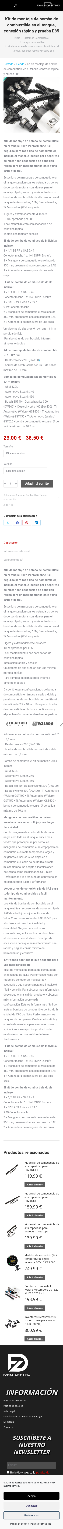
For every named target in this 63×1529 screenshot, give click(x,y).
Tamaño (8, 446)
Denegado (31, 1505)
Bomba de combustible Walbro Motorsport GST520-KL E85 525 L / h (41, 1289)
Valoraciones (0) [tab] (13, 559)
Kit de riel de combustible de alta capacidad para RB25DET (41, 1197)
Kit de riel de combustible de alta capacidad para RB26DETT (41, 1166)
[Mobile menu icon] (7, 5)
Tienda (20, 64)
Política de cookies (19, 1524)
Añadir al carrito (37, 483)
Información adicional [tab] (17, 551)
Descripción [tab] (11, 542)
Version (8, 464)
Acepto (31, 1495)
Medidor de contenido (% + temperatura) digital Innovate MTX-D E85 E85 (40, 1258)
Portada (8, 64)
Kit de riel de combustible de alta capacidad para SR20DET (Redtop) (41, 1227)
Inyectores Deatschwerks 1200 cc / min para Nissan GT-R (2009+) (40, 1320)
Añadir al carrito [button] (35, 1184)
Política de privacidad (40, 1524)
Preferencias (31, 1515)
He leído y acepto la (28, 1474)
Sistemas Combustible (27, 495)
